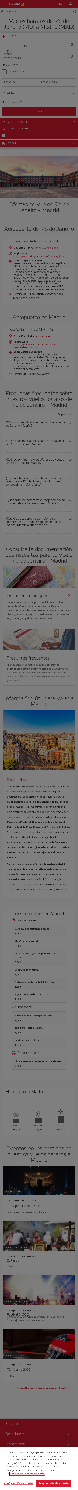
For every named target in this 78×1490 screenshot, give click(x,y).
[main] (39, 1468)
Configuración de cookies (18, 1483)
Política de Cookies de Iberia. (27, 1473)
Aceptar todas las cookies (53, 1483)
